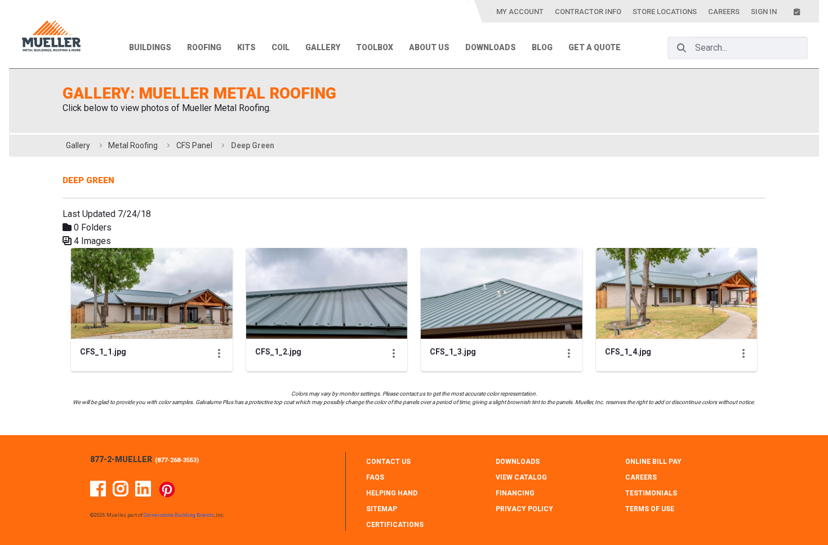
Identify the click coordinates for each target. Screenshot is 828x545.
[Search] (682, 48)
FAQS (375, 477)
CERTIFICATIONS (395, 525)
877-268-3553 (177, 460)
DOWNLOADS (518, 462)
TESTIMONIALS (651, 493)
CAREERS (641, 477)
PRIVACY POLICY (524, 509)
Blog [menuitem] (542, 47)
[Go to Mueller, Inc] (51, 38)
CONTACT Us (388, 462)
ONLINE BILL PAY (653, 462)
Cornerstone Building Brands (179, 515)
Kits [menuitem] (246, 47)
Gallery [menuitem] (322, 47)
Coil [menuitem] (280, 47)
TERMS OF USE (649, 509)
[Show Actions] (219, 353)
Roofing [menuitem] (204, 47)
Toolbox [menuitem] (374, 47)
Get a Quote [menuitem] (594, 47)
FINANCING (515, 493)
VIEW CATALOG (521, 477)
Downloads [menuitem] (490, 47)
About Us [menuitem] (429, 47)
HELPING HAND (391, 493)
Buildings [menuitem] (150, 47)
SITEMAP (381, 509)
